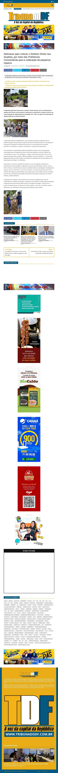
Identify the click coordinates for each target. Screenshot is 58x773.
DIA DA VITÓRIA (40, 614)
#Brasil (5, 600)
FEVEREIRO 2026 (17, 624)
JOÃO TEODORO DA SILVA (24, 628)
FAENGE (48, 622)
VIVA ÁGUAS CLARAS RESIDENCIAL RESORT (42, 642)
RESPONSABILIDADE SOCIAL (9, 638)
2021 (46, 600)
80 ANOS (21, 602)
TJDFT (26, 640)
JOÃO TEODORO (15, 628)
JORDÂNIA (33, 628)
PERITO (21, 634)
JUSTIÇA (49, 628)
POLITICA (30, 634)
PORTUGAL (49, 634)
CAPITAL (17, 608)
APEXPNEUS (13, 604)
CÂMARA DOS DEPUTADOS (9, 608)
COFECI (12, 610)
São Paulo (23, 638)
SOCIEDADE (6, 640)
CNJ (8, 610)
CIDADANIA (41, 608)
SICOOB (40, 638)
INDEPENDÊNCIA (30, 626)
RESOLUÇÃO (44, 636)
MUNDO (36, 632)
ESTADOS (6, 622)
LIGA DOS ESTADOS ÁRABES (29, 630)
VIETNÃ (26, 642)
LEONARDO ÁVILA (19, 630)
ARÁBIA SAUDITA (23, 604)
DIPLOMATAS (6, 616)
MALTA (5, 632)
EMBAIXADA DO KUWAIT (31, 618)
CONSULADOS (27, 610)
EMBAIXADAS (6, 620)
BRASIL (39, 606)
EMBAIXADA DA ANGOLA (47, 616)
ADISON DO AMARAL (49, 602)
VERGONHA (21, 642)
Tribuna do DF (7, 642)
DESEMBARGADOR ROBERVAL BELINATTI (28, 614)
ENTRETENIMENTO (30, 620)
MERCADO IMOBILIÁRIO (29, 632)
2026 (11, 602)
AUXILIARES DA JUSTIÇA (48, 604)
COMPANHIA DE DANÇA (19, 610)
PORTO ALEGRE (42, 634)
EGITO (34, 616)
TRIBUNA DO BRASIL (43, 640)
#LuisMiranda (23, 600)
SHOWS (36, 638)
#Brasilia (11, 600)
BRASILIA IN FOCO (46, 606)
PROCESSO (17, 636)
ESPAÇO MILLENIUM (39, 620)
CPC (14, 612)
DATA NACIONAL (40, 612)
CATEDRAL (22, 608)
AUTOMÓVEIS (39, 604)
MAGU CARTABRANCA (40, 630)
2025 (8, 602)
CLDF (5, 610)
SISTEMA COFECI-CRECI (48, 638)
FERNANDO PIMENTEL (8, 624)
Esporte (46, 620)
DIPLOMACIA (47, 614)
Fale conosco (45, 771)
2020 (43, 600)
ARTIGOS (29, 604)
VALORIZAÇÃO (14, 642)
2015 (34, 600)
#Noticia (30, 600)
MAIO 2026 (51, 630)
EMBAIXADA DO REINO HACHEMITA (44, 618)
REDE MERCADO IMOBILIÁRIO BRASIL (33, 636)
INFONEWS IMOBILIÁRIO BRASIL (41, 626)
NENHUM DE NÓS (7, 634)
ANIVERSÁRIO (6, 604)
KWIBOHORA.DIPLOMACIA (9, 630)
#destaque (16, 600)
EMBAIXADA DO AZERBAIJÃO (20, 618)
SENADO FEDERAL (30, 638)
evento (24, 622)
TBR (19, 640)
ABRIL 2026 (26, 602)
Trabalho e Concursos (33, 640)
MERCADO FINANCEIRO (19, 632)
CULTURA (19, 612)
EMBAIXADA (39, 616)
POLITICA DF (36, 634)
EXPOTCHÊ (35, 622)
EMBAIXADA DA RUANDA (8, 618)
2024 (5, 602)
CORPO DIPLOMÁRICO (44, 610)
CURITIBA (24, 612)
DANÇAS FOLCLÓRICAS (31, 612)
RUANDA (17, 638)
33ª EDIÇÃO (16, 602)
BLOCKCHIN (34, 606)
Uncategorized (50, 8)
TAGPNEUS (15, 640)
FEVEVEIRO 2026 (24, 624)
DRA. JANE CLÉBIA (22, 616)
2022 (50, 600)
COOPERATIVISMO (35, 610)
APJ (17, 604)
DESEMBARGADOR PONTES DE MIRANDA (11, 614)
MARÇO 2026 (11, 632)
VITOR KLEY (31, 642)
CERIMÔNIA (35, 608)
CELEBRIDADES (28, 608)
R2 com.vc (23, 636)
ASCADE (34, 604)
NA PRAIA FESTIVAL (43, 632)
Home (39, 771)
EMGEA (12, 620)
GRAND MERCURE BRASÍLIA (9, 626)
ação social (32, 602)
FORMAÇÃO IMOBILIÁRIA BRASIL (34, 624)
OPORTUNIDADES (15, 634)
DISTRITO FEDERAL (14, 616)
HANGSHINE (23, 626)
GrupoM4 (17, 626)
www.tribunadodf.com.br (33, 66)
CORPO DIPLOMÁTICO (8, 612)
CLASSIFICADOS (48, 608)
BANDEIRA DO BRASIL (27, 606)
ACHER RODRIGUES (39, 602)
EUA (21, 622)
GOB (43, 624)
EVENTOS (29, 622)
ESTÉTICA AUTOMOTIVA (14, 622)
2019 (40, 600)
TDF (22, 640)
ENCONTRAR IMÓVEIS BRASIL (20, 620)
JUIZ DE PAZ (38, 628)
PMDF (26, 634)
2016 (37, 600)
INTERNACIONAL (7, 628)
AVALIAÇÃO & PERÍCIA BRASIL (9, 606)
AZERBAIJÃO (19, 606)
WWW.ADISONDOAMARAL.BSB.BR (10, 644)
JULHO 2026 (44, 628)
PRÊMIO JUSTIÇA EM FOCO (9, 636)
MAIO (46, 630)
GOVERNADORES (48, 624)
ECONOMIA (29, 616)
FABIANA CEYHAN (41, 622)
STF (11, 640)
